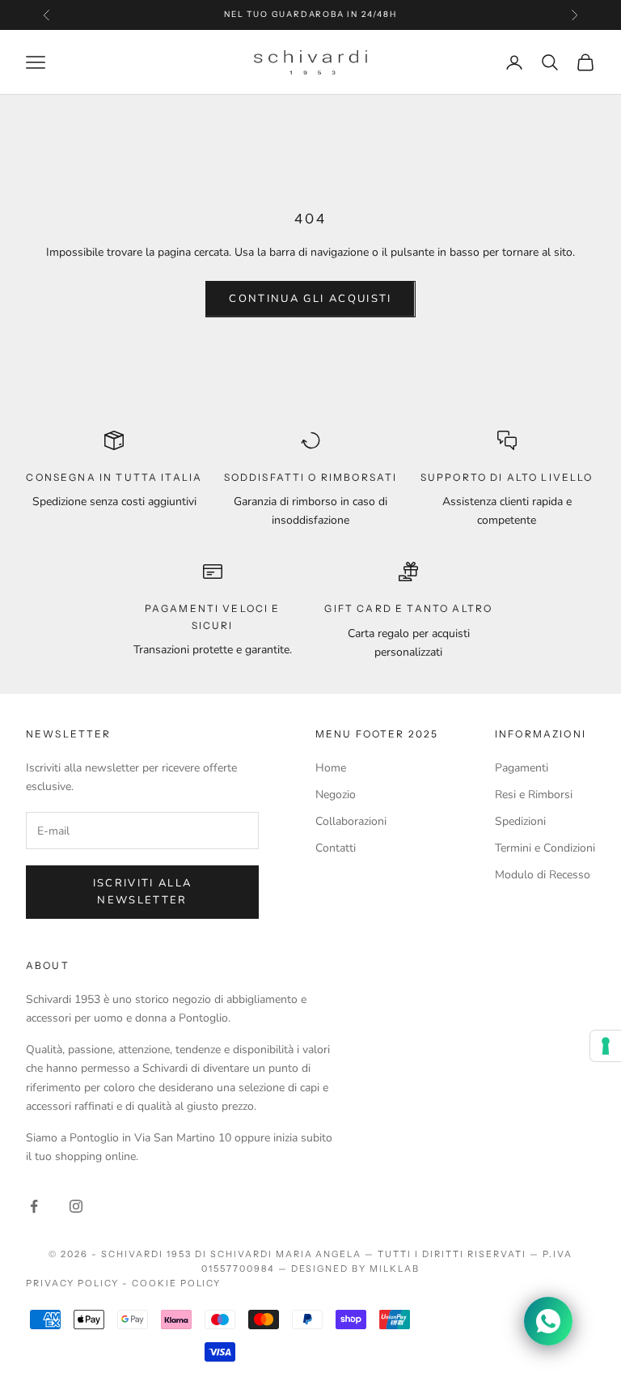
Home (330, 768)
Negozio (335, 794)
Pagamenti (521, 768)
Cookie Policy (177, 1283)
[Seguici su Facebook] (34, 1206)
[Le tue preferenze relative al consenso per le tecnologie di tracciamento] (605, 1046)
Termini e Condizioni (545, 848)
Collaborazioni (351, 821)
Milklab (395, 1268)
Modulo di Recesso (542, 874)
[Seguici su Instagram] (76, 1206)
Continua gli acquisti (310, 298)
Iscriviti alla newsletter (142, 891)
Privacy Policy (72, 1283)
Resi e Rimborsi (533, 794)
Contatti (335, 848)
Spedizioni (520, 821)
